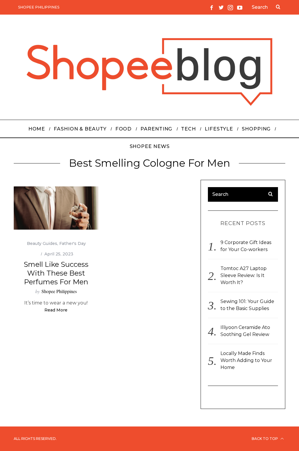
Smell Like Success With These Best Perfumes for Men (56, 273)
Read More (55, 310)
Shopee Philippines (39, 7)
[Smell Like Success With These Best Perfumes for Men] (56, 208)
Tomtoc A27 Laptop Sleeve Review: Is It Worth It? (243, 275)
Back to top (265, 438)
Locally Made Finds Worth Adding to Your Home (246, 360)
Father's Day (72, 243)
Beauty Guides (42, 243)
